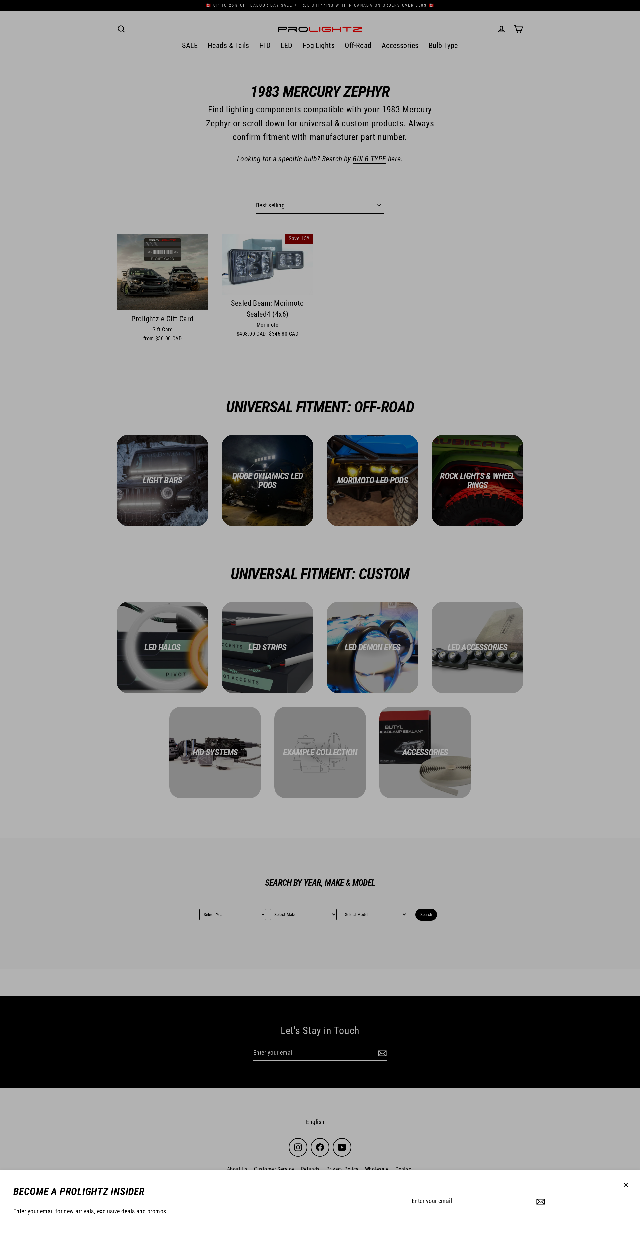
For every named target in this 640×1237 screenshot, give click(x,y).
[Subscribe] (539, 1201)
